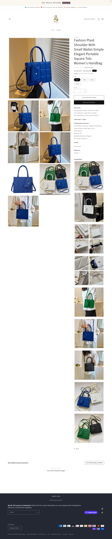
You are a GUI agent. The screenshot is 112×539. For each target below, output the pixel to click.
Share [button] (77, 448)
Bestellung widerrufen (56, 500)
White (84, 80)
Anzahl (75, 87)
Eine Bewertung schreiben (94, 462)
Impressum (71, 534)
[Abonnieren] (37, 512)
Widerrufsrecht (42, 534)
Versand (76, 73)
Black (92, 80)
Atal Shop (13, 534)
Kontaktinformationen (56, 534)
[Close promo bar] (111, 1)
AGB (48, 534)
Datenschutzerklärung (32, 534)
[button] (10, 19)
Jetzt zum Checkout (89, 102)
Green (77, 83)
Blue (77, 80)
